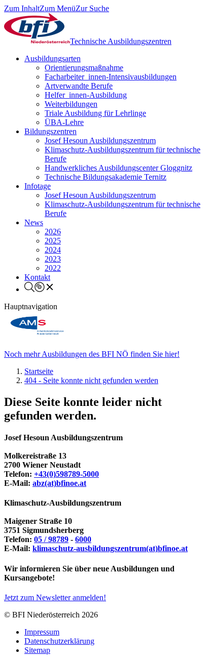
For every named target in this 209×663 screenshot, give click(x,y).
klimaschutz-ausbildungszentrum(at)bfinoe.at (110, 548)
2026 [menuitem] (53, 231)
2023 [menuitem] (53, 259)
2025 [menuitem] (53, 240)
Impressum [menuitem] (41, 632)
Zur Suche (92, 8)
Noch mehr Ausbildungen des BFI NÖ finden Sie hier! (92, 354)
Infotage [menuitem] (37, 186)
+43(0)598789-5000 (66, 474)
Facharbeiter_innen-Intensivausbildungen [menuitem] (111, 76)
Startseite (38, 371)
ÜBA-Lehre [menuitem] (64, 122)
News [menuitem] (33, 222)
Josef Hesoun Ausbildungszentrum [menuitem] (100, 140)
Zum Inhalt (22, 8)
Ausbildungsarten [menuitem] (52, 58)
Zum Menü (58, 8)
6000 (83, 539)
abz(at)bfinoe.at (59, 483)
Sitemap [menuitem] (37, 650)
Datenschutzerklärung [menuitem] (59, 641)
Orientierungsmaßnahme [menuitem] (84, 67)
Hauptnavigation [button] (30, 306)
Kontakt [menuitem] (37, 277)
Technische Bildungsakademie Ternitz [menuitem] (105, 177)
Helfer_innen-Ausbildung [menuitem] (86, 95)
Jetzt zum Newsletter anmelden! (55, 597)
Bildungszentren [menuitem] (50, 131)
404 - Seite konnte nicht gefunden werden (91, 380)
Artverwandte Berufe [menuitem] (79, 85)
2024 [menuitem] (53, 249)
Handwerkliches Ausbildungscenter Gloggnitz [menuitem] (118, 167)
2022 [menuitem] (53, 268)
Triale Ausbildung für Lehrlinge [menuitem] (95, 113)
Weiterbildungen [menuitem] (71, 104)
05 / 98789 (51, 539)
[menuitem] (39, 289)
